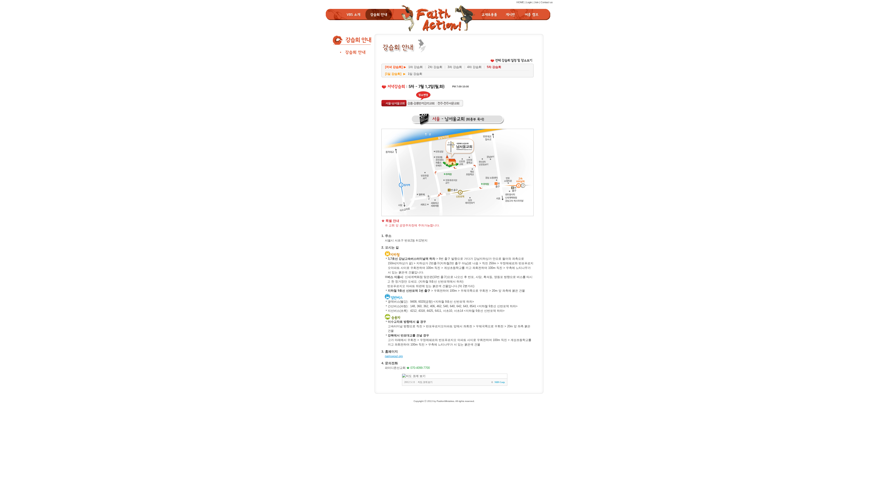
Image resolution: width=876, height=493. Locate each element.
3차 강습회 (455, 67)
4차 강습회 (474, 67)
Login (529, 2)
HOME (520, 2)
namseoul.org (394, 356)
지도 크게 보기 (425, 382)
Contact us (547, 2)
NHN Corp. (500, 382)
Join (536, 2)
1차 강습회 (415, 67)
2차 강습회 (435, 67)
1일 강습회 (415, 74)
